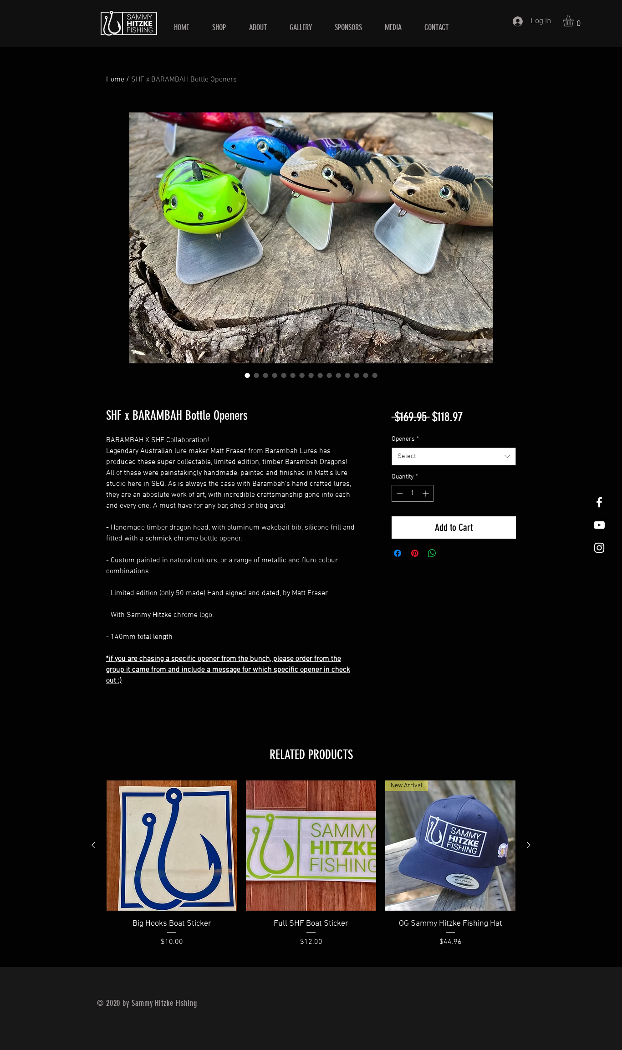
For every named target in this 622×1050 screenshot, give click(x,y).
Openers (405, 439)
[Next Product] (528, 845)
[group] (311, 869)
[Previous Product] (93, 845)
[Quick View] (172, 845)
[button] (574, 20)
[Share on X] (449, 553)
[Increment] (426, 493)
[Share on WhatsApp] (432, 553)
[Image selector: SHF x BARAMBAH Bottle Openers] (247, 375)
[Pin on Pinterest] (414, 553)
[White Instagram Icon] (599, 548)
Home (115, 79)
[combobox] (454, 456)
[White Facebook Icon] (599, 502)
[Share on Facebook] (397, 553)
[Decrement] (398, 493)
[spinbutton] (412, 493)
